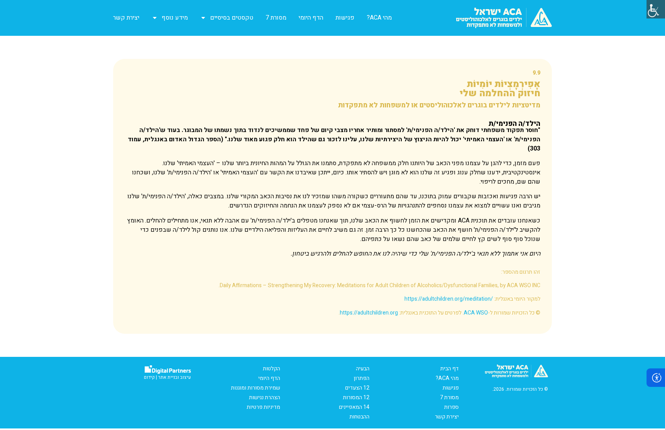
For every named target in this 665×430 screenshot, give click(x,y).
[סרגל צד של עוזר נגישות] (656, 9)
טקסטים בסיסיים (231, 18)
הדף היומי (311, 18)
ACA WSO (476, 313)
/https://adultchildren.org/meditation (448, 299)
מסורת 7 (276, 18)
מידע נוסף (175, 18)
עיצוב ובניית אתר (174, 377)
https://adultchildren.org (369, 313)
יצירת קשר (126, 18)
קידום (149, 377)
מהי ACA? (379, 18)
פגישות (345, 18)
